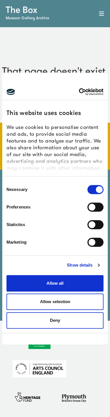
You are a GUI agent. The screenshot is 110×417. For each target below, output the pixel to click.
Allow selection (55, 301)
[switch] (95, 207)
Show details (80, 265)
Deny (55, 320)
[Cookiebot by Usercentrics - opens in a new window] (79, 91)
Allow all (55, 283)
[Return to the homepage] (21, 10)
